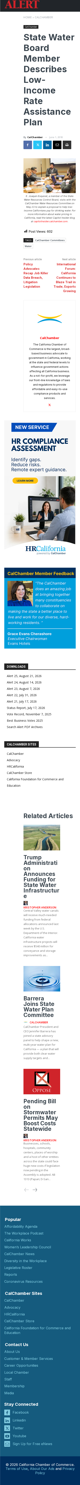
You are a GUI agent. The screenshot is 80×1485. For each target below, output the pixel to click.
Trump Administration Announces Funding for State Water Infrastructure (41, 876)
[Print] (67, 145)
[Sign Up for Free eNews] (7, 1444)
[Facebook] (27, 145)
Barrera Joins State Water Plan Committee (38, 1006)
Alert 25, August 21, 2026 (24, 676)
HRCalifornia (15, 766)
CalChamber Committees (50, 240)
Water (28, 246)
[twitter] (49, 404)
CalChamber (44, 17)
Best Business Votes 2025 (25, 720)
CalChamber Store (19, 773)
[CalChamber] (50, 318)
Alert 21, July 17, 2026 (22, 701)
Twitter (18, 1428)
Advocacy (13, 760)
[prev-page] (26, 1190)
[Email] (57, 145)
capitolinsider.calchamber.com (51, 221)
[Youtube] (7, 1436)
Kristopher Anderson (39, 907)
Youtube (19, 1436)
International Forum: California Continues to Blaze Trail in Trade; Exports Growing (65, 277)
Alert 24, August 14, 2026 (24, 682)
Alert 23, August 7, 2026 (23, 689)
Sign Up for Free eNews (32, 1444)
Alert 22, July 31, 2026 (22, 695)
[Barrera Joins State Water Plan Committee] (41, 978)
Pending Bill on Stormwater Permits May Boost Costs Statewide (40, 1115)
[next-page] (34, 1190)
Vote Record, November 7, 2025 (29, 714)
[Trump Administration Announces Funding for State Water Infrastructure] (41, 837)
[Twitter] (37, 145)
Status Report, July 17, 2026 (26, 708)
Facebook (21, 1412)
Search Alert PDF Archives (25, 727)
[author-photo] (26, 903)
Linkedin (19, 1420)
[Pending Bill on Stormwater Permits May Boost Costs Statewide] (41, 1081)
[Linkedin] (47, 145)
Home (27, 17)
